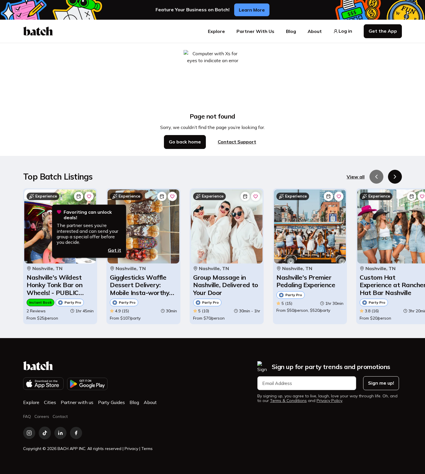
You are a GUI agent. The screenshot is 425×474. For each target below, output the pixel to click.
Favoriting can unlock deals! (88, 214)
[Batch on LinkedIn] (60, 433)
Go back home (185, 142)
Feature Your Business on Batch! (193, 9)
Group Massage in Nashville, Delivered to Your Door (225, 285)
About (315, 31)
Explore (216, 31)
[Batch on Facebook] (76, 433)
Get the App (383, 31)
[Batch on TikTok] (45, 433)
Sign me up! (381, 383)
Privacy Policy (329, 400)
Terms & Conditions (288, 400)
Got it (114, 250)
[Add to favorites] (89, 196)
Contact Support (237, 142)
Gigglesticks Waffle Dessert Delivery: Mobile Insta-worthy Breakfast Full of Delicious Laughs (139, 285)
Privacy (131, 448)
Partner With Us (255, 31)
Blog (291, 31)
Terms (147, 448)
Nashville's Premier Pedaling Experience (305, 281)
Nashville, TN (47, 268)
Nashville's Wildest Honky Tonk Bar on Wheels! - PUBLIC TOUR (54, 285)
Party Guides (111, 402)
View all (356, 177)
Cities (50, 402)
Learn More (252, 10)
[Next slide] (395, 177)
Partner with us (77, 402)
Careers (41, 416)
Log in (345, 31)
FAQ (27, 416)
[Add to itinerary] (78, 196)
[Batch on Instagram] (29, 433)
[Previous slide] (376, 177)
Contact (60, 416)
